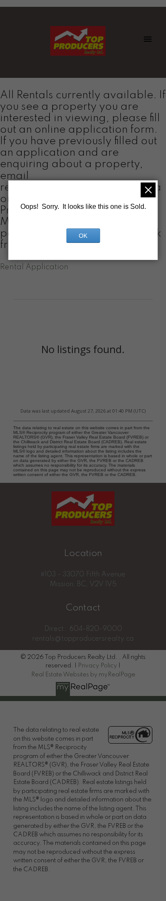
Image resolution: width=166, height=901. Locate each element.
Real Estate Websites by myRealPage (83, 675)
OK (83, 235)
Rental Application (34, 267)
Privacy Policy (97, 666)
